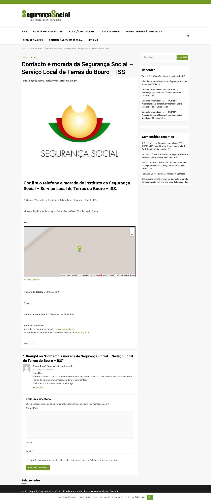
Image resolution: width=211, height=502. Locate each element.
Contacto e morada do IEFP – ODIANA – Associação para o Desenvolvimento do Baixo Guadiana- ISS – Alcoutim (162, 115)
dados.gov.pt (82, 332)
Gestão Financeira (33, 40)
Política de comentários (96, 491)
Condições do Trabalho (82, 31)
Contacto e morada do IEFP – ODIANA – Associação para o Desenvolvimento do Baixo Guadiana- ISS (162, 93)
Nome (30, 442)
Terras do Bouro (29, 57)
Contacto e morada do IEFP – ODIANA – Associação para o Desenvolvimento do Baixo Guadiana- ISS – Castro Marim (162, 104)
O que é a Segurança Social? (48, 31)
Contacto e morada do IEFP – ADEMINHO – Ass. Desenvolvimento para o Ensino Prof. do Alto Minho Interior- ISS (164, 146)
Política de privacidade (70, 491)
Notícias (93, 40)
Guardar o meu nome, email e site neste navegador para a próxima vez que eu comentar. (74, 460)
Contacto (181, 174)
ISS (31, 344)
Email (29, 451)
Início (25, 31)
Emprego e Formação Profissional (144, 31)
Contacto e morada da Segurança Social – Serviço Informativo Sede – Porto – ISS (164, 166)
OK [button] (149, 497)
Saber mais (140, 497)
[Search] (188, 36)
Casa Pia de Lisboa (110, 31)
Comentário (32, 408)
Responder (38, 387)
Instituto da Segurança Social (66, 40)
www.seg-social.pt (64, 329)
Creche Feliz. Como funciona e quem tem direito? (163, 76)
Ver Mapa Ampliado (31, 279)
